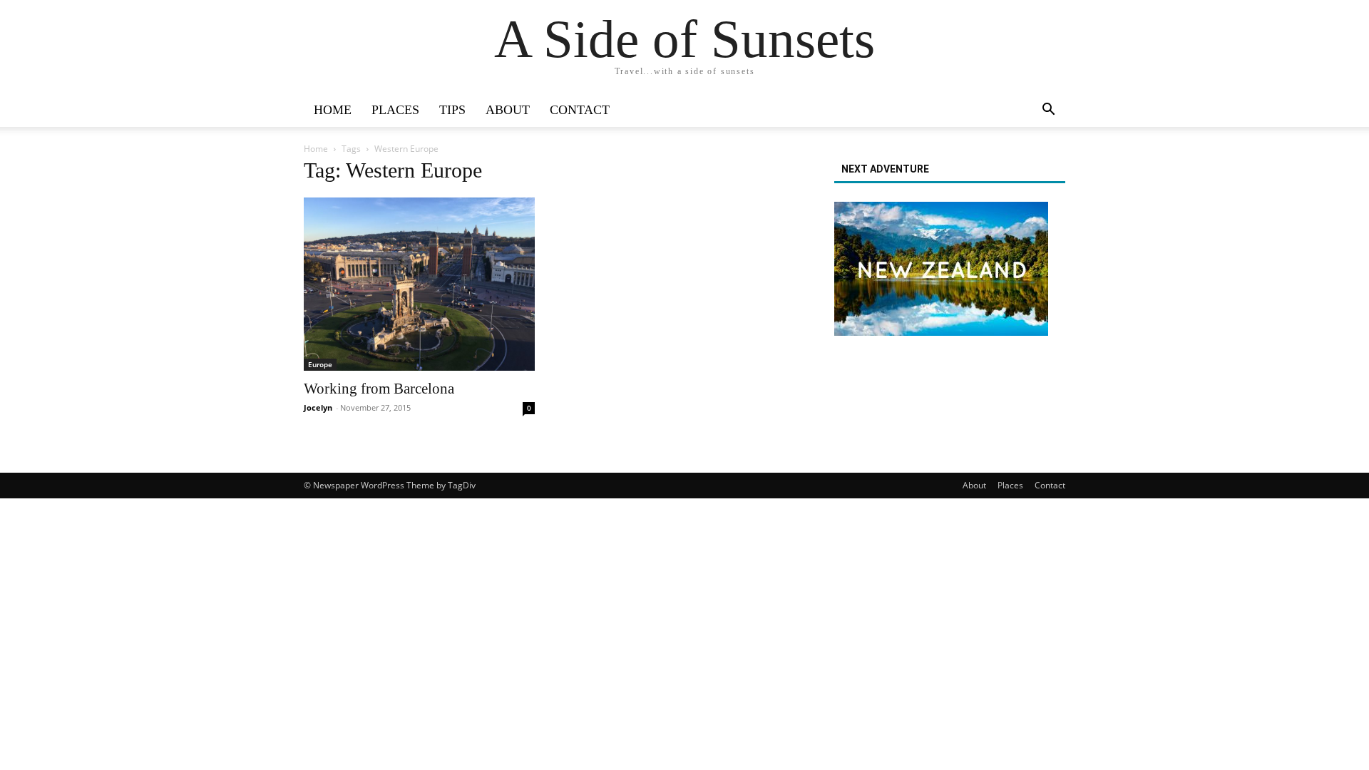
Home (333, 110)
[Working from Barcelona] (419, 284)
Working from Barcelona (379, 388)
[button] (1048, 111)
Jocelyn (318, 407)
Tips (452, 110)
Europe (320, 364)
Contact (580, 110)
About (508, 110)
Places (395, 110)
